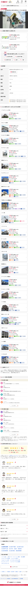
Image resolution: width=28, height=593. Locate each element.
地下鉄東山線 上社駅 (14, 100)
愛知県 (2, 544)
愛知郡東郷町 (19, 550)
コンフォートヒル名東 (15, 561)
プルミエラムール (5, 563)
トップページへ (15, 566)
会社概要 (21, 578)
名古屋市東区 (12, 550)
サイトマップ (3, 578)
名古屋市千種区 (19, 56)
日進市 (15, 548)
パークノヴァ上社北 (5, 558)
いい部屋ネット (3, 571)
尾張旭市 (20, 548)
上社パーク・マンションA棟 (14, 556)
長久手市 (11, 548)
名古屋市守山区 (4, 548)
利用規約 (8, 578)
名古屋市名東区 (10, 56)
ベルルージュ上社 (5, 560)
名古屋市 (12, 571)
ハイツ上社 (3, 556)
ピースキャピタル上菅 (15, 560)
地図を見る (14, 71)
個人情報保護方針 (15, 578)
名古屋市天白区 (8, 59)
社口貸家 (23, 556)
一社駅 (23, 59)
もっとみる (14, 405)
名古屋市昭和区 (4, 550)
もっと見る (14, 519)
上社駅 (16, 59)
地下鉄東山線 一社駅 (14, 101)
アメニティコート (5, 561)
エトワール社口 (14, 558)
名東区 (16, 571)
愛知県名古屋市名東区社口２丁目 (16, 69)
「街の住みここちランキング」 (14, 455)
